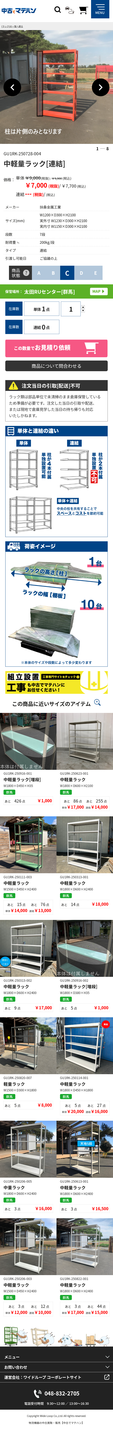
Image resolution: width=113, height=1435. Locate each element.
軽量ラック (14, 1084)
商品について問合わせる (56, 365)
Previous (12, 87)
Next (100, 87)
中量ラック (14, 1187)
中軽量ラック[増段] (22, 779)
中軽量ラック (73, 779)
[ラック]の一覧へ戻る (12, 26)
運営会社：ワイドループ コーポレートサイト (42, 1377)
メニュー (12, 1357)
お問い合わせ (15, 1367)
